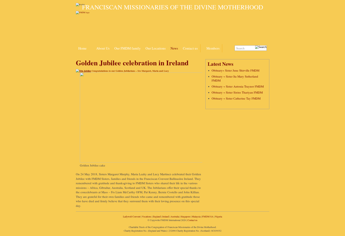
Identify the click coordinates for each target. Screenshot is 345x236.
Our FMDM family (127, 48)
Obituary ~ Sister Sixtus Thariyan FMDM (237, 92)
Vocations (146, 216)
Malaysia (196, 216)
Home (82, 48)
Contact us (190, 48)
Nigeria (218, 216)
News (174, 48)
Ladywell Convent (131, 216)
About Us (103, 48)
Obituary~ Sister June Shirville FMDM (235, 70)
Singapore (185, 216)
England (157, 216)
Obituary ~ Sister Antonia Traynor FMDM (238, 86)
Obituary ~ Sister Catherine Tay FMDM (236, 98)
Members (213, 48)
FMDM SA (207, 216)
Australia (175, 216)
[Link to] (91, 46)
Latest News (220, 64)
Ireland (165, 216)
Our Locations (156, 48)
